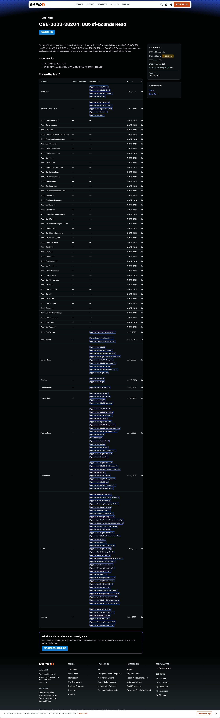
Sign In (130, 669)
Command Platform (47, 674)
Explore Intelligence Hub (55, 648)
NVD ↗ (151, 90)
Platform (78, 4)
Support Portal (133, 674)
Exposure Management (49, 677)
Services (90, 4)
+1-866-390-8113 (163, 668)
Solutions (43, 682)
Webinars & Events (106, 678)
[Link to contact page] (166, 5)
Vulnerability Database (107, 686)
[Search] (162, 5)
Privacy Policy (82, 713)
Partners (114, 4)
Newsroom (73, 678)
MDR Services (45, 680)
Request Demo (182, 4)
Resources (102, 4)
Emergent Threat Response (110, 674)
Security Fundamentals (108, 690)
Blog (100, 669)
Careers (71, 694)
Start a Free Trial (46, 693)
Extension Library (134, 682)
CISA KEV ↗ (153, 94)
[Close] (216, 713)
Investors (72, 690)
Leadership (73, 674)
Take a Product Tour (48, 695)
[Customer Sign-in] (171, 5)
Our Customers (75, 682)
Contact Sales (45, 701)
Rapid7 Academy (134, 686)
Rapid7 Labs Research (107, 682)
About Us (72, 669)
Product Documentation (137, 678)
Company (126, 4)
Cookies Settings (204, 714)
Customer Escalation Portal (139, 690)
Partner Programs (76, 686)
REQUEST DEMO (47, 32)
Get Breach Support (48, 698)
